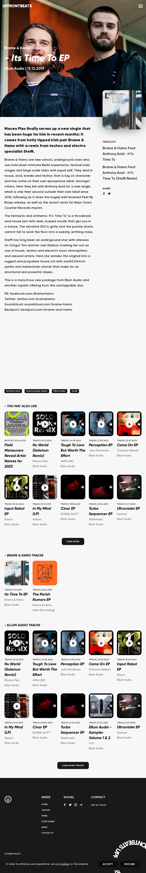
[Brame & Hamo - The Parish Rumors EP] (45, 573)
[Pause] (44, 424)
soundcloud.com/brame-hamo (48, 304)
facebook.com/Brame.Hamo (32, 293)
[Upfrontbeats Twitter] (70, 804)
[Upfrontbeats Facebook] (65, 804)
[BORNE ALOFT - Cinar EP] (73, 487)
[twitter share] (109, 193)
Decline (129, 864)
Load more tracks (73, 766)
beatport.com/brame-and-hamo (46, 309)
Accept (108, 864)
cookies (64, 864)
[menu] (140, 6)
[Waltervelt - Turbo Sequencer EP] (101, 487)
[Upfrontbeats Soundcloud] (81, 806)
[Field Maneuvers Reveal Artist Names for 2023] (16, 424)
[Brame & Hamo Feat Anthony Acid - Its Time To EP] (16, 573)
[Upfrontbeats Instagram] (75, 804)
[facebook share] (104, 193)
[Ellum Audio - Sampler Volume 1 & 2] (101, 706)
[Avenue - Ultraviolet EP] (129, 487)
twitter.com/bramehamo (36, 299)
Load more (73, 542)
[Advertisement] (49, 355)
